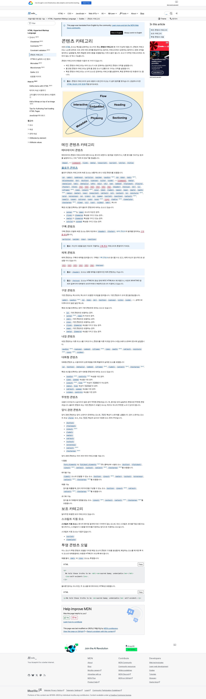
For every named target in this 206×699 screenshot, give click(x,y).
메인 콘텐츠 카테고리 (159, 30)
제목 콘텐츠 (121, 231)
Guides (152, 670)
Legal (86, 690)
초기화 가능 (66, 496)
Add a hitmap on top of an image (42, 101)
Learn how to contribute (72, 622)
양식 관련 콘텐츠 (71, 409)
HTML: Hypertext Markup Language (38, 31)
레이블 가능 (66, 472)
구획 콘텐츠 (68, 226)
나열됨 (64, 460)
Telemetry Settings (73, 690)
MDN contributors (111, 628)
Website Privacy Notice (53, 690)
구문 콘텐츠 (68, 290)
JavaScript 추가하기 (37, 115)
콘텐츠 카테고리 (36, 55)
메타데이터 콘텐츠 (72, 150)
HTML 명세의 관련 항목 (76, 84)
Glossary (152, 678)
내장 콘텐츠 (68, 336)
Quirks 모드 (34, 72)
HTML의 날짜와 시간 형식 (40, 59)
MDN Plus (92, 678)
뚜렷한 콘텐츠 (70, 397)
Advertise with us (94, 674)
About (90, 662)
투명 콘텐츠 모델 (157, 37)
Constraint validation (38, 50)
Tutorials (152, 674)
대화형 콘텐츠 (70, 357)
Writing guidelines (125, 670)
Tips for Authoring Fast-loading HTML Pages (41, 109)
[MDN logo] (32, 658)
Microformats (35, 68)
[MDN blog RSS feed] (44, 675)
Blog (142, 13)
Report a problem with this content (100, 631)
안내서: (32, 37)
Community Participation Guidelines (106, 690)
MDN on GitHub (124, 678)
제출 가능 (65, 484)
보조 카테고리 (156, 33)
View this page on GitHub (73, 631)
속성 (31, 129)
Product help (93, 682)
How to (31, 82)
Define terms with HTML (38, 86)
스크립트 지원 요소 (73, 518)
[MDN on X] (36, 675)
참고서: (30, 121)
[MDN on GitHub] (29, 675)
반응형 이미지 (35, 76)
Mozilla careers (94, 670)
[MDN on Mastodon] (40, 675)
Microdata (34, 63)
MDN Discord (123, 674)
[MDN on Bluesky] (33, 675)
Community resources (126, 666)
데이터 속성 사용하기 (37, 90)
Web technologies (156, 662)
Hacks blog (153, 682)
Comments (34, 46)
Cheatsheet (34, 42)
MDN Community (125, 662)
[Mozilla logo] (35, 690)
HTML (67, 47)
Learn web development (158, 666)
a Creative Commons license (120, 695)
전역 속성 (33, 134)
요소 (31, 125)
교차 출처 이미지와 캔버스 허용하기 (42, 96)
